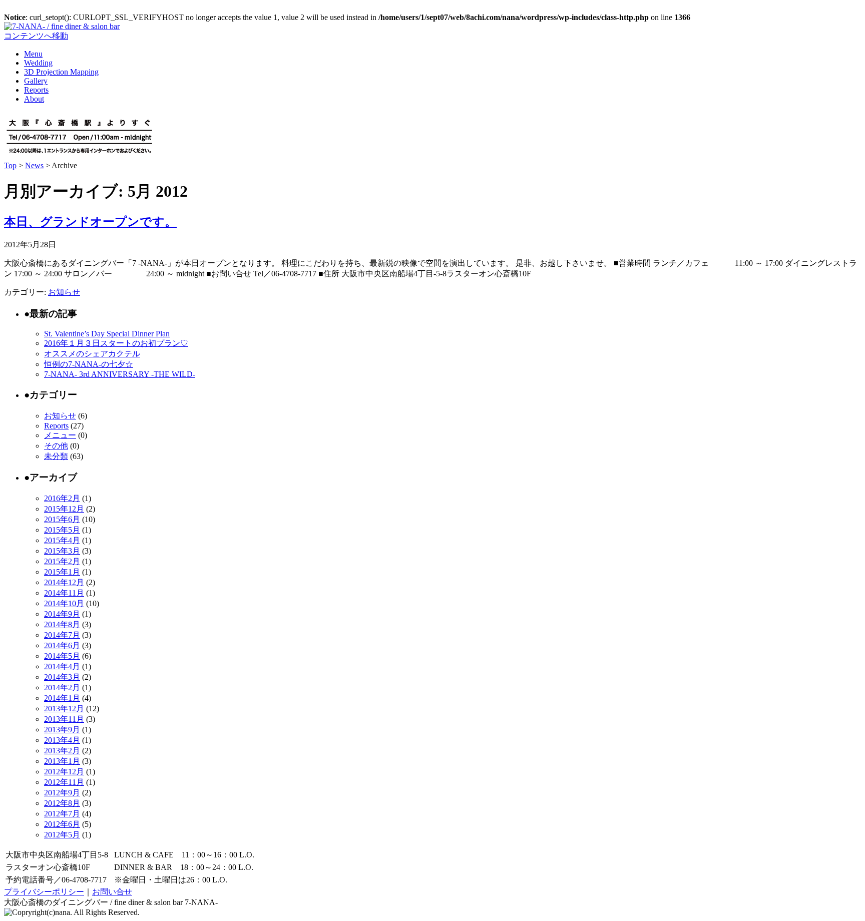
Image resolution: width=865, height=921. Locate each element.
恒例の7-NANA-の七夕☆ (88, 364)
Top (10, 165)
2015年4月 (62, 540)
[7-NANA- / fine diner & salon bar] (62, 26)
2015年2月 (62, 561)
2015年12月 (64, 509)
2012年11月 (64, 782)
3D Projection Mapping (61, 72)
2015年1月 (62, 572)
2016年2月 (62, 498)
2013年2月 (62, 750)
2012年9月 (62, 792)
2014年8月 (62, 624)
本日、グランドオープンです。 (90, 221)
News (34, 165)
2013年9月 (62, 729)
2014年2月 (62, 687)
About (34, 99)
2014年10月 (64, 603)
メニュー (60, 435)
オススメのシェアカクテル (92, 353)
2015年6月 (62, 519)
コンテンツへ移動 (36, 36)
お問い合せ (112, 891)
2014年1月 (62, 698)
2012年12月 (64, 771)
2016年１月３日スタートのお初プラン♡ (116, 343)
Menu (33, 54)
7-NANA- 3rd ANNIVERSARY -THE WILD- (119, 374)
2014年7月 (62, 635)
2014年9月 (62, 614)
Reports (36, 90)
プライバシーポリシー (44, 891)
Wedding (38, 63)
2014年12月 (64, 582)
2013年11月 (64, 719)
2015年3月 (62, 551)
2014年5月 (62, 656)
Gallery (36, 81)
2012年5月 (62, 834)
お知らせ (64, 292)
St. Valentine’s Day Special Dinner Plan (107, 333)
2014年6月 (62, 645)
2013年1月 (62, 761)
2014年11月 (64, 593)
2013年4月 (62, 740)
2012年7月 (62, 813)
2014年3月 (62, 677)
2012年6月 (62, 824)
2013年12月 (64, 708)
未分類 (56, 456)
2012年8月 (62, 803)
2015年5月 (62, 530)
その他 (56, 445)
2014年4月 (62, 666)
